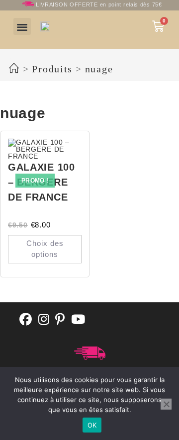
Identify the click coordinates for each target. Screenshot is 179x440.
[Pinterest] (60, 320)
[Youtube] (78, 320)
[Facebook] (25, 320)
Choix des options (45, 249)
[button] (22, 26)
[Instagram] (44, 320)
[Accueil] (14, 68)
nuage (99, 68)
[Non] (166, 404)
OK (92, 425)
